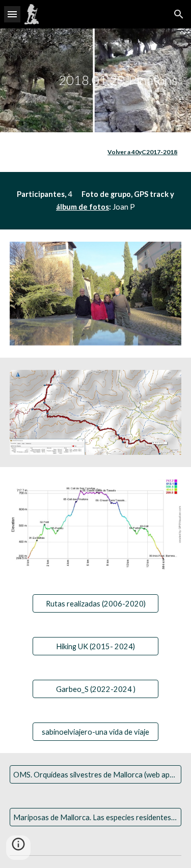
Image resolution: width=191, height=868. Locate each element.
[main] (96, 80)
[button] (12, 14)
